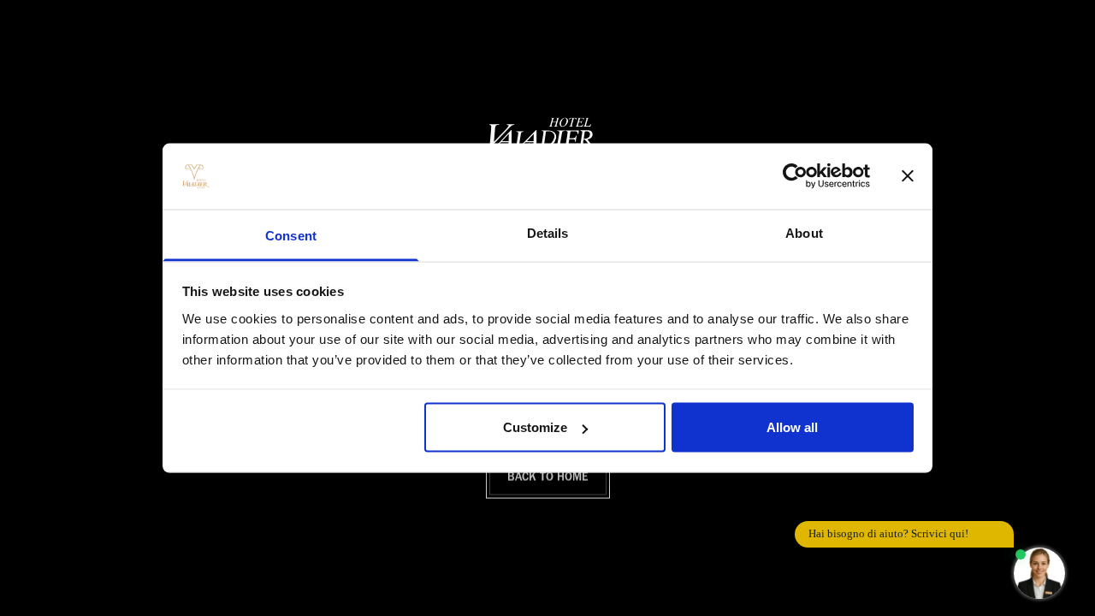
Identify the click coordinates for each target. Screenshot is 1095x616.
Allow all (792, 427)
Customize (535, 427)
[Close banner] (908, 176)
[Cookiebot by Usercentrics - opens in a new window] (795, 176)
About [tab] (804, 232)
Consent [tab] (291, 235)
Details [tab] (548, 232)
